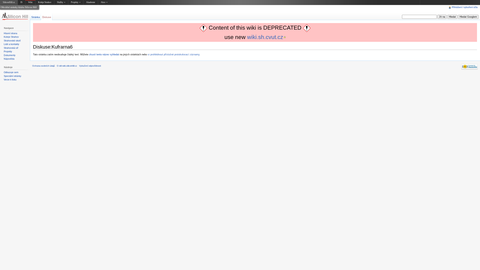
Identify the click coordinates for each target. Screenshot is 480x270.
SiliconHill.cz (9, 3)
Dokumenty (9, 55)
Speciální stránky (12, 76)
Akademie (90, 2)
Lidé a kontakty (11, 44)
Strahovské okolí (12, 40)
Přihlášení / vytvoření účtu (465, 7)
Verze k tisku (10, 79)
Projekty (74, 2)
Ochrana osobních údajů (43, 66)
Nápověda (9, 59)
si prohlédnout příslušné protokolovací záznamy (174, 54)
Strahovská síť (11, 48)
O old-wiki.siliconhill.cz (67, 66)
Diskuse (46, 17)
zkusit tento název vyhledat (104, 54)
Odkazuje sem (11, 72)
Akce (103, 2)
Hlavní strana (10, 33)
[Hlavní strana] (15, 16)
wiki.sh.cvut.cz (265, 37)
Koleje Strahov (44, 2)
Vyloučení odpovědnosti (90, 66)
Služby (60, 2)
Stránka (35, 17)
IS (21, 2)
